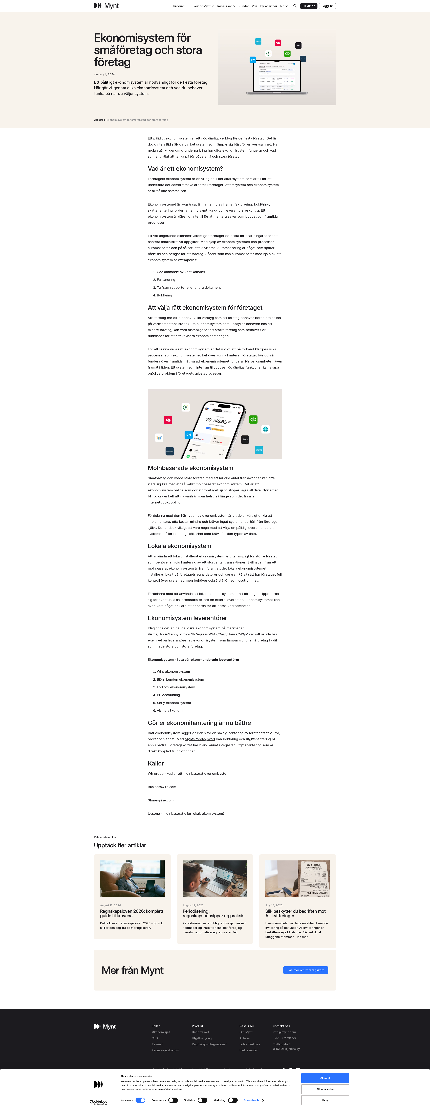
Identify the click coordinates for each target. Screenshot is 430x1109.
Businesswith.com (162, 787)
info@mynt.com (284, 1032)
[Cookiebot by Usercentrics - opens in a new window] (98, 1102)
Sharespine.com (161, 800)
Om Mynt (246, 1032)
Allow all (325, 1078)
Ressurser (247, 1026)
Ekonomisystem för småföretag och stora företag (137, 120)
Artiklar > (100, 120)
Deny (325, 1100)
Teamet (157, 1044)
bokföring (261, 204)
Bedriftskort (200, 1032)
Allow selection (325, 1089)
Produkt (197, 1026)
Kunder (244, 6)
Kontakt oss (281, 1026)
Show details (251, 1100)
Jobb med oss (250, 1044)
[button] (181, 6)
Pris (254, 6)
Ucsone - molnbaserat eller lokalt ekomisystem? (186, 814)
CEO (155, 1038)
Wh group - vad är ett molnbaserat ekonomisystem (188, 774)
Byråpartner (268, 6)
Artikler (245, 1038)
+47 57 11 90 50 (284, 1038)
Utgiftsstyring (202, 1038)
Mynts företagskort (200, 739)
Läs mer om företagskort (306, 970)
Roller (156, 1026)
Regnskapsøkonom (165, 1050)
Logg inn (327, 6)
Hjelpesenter (249, 1050)
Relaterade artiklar (105, 837)
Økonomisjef (161, 1032)
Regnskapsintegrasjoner (209, 1044)
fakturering (243, 204)
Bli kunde (309, 6)
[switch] (173, 1100)
